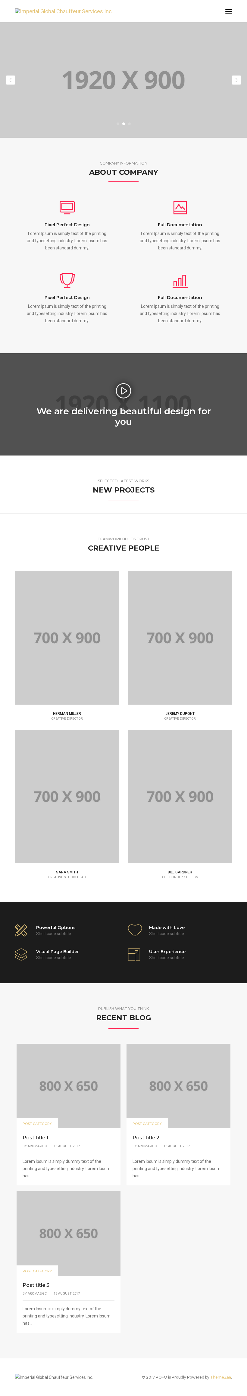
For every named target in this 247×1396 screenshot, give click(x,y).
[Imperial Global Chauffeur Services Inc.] (64, 11)
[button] (118, 123)
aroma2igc (37, 1146)
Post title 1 (35, 1138)
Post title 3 (36, 1285)
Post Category (37, 1124)
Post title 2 (146, 1138)
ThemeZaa (220, 1377)
